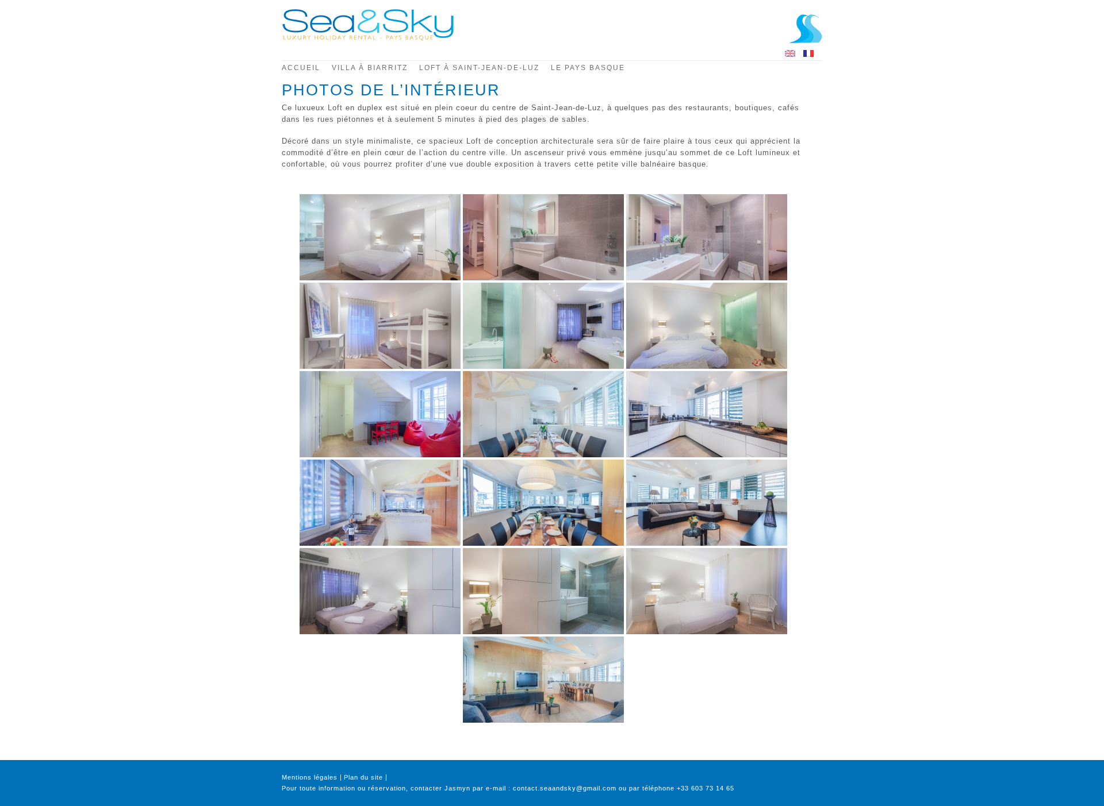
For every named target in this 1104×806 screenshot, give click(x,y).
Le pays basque (588, 68)
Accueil (301, 68)
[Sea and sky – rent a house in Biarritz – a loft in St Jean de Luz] (368, 38)
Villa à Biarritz (370, 68)
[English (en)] (790, 52)
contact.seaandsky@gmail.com (564, 788)
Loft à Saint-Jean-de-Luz (479, 68)
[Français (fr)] (808, 52)
